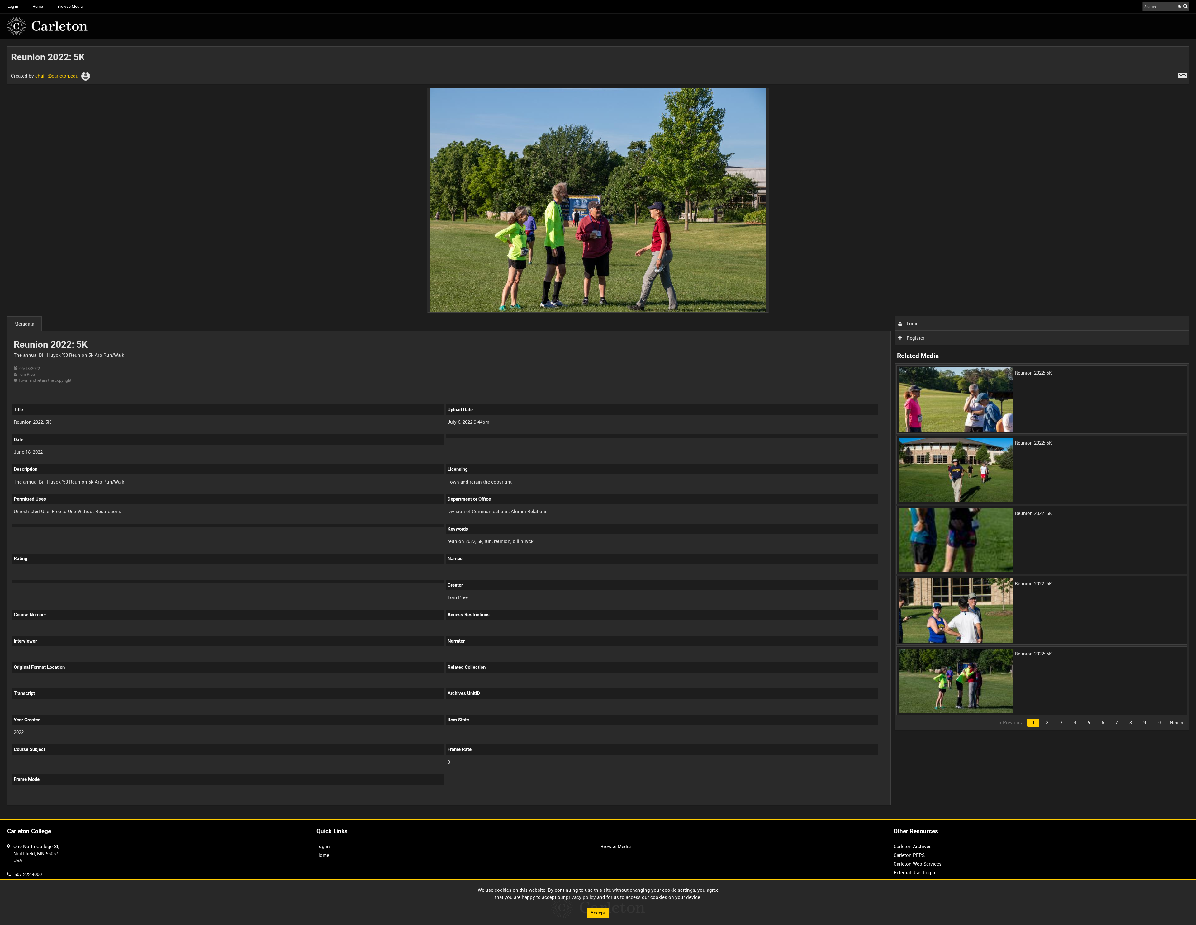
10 (1158, 722)
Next (1177, 722)
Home (37, 6)
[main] (598, 429)
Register (914, 338)
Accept (598, 912)
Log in (12, 6)
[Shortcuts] (1182, 74)
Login (912, 323)
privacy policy (581, 897)
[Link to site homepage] (47, 26)
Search (1185, 6)
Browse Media (70, 6)
